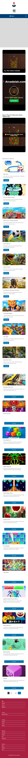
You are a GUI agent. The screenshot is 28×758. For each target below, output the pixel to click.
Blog (3, 746)
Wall (3, 701)
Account (3, 733)
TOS (3, 749)
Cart (3, 736)
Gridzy (3, 725)
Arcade (3, 721)
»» (19, 693)
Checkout (4, 738)
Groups (3, 703)
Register (3, 707)
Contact (3, 744)
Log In (3, 705)
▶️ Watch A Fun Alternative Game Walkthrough (14, 135)
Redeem (3, 731)
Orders (3, 734)
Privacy (3, 747)
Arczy (3, 723)
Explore (3, 719)
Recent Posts (4, 714)
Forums (3, 712)
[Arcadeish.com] (14, 4)
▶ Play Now (14, 100)
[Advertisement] (14, 33)
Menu (12, 16)
